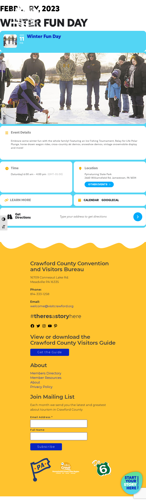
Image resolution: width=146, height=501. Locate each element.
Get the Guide (49, 352)
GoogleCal (110, 200)
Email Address (41, 417)
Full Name (37, 429)
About (35, 382)
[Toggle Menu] (133, 18)
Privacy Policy (41, 387)
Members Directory (45, 373)
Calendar (91, 200)
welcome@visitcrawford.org (52, 306)
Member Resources (45, 378)
